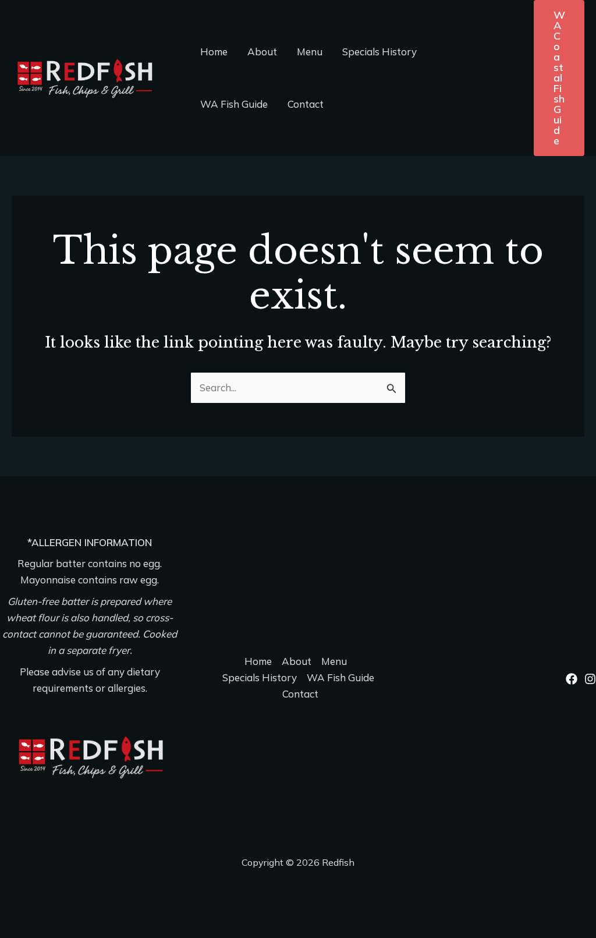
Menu (309, 51)
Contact (306, 104)
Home (214, 51)
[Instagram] (590, 679)
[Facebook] (571, 679)
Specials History (379, 51)
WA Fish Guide (234, 104)
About (262, 51)
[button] (559, 78)
